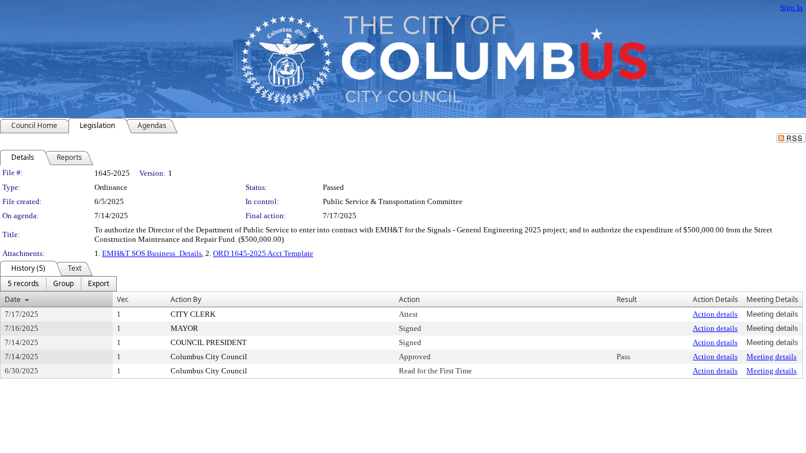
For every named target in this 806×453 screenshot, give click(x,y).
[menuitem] (23, 284)
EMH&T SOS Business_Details (152, 253)
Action (409, 299)
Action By (186, 299)
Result (627, 299)
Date (13, 299)
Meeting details (771, 356)
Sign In (791, 7)
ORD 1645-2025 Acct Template (263, 253)
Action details (715, 314)
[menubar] (58, 283)
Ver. (123, 299)
